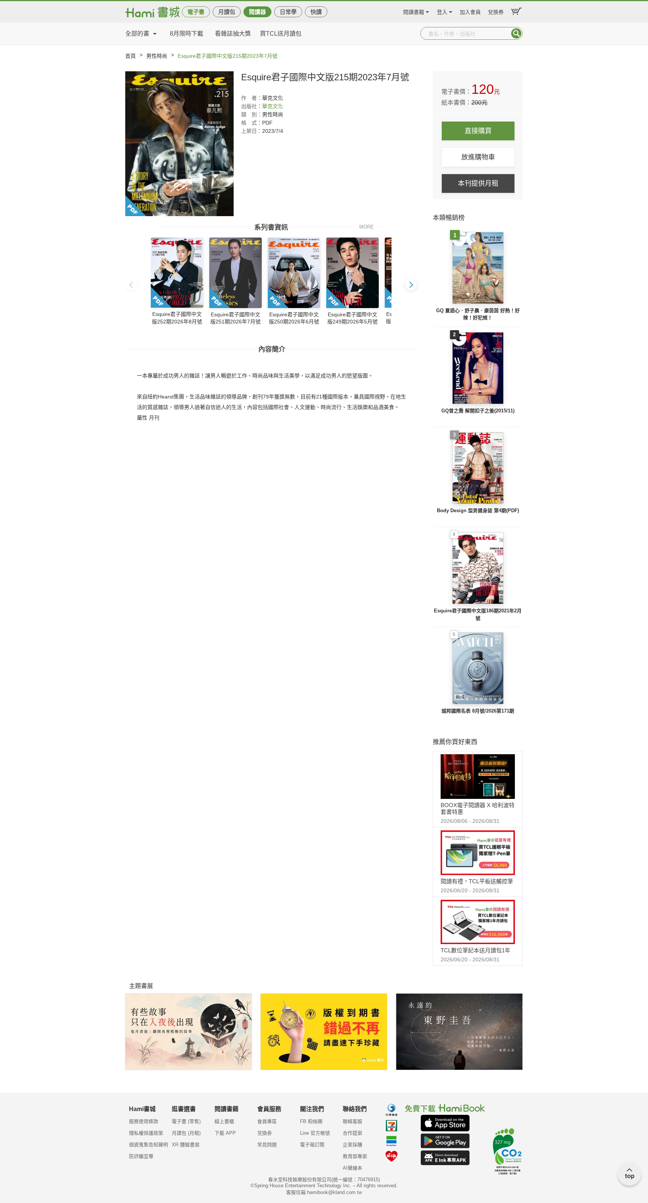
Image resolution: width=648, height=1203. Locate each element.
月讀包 (226, 12)
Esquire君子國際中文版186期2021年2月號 (478, 614)
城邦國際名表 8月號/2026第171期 (477, 711)
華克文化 (272, 106)
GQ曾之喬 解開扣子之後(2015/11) (477, 411)
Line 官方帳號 (315, 1133)
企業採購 (352, 1144)
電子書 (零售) (186, 1121)
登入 (442, 11)
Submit (516, 33)
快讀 (316, 12)
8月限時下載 (186, 33)
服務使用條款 (143, 1121)
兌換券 (496, 11)
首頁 (130, 56)
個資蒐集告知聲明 (148, 1144)
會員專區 (267, 1121)
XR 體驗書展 (186, 1144)
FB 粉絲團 (311, 1121)
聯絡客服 (352, 1121)
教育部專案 (355, 1156)
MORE (366, 226)
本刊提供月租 (478, 183)
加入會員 (470, 11)
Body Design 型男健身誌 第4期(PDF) (478, 510)
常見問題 (267, 1144)
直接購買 (478, 131)
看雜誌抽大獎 (233, 33)
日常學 (288, 12)
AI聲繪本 (352, 1168)
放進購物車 (478, 157)
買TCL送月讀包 (281, 33)
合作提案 (352, 1133)
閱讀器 (257, 12)
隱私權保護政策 (146, 1133)
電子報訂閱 (312, 1144)
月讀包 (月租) (186, 1133)
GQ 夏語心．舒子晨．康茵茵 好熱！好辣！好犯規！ (478, 314)
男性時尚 (156, 56)
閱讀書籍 (413, 11)
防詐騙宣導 (141, 1156)
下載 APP (225, 1133)
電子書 (196, 12)
